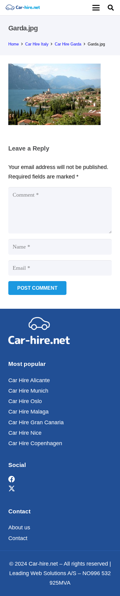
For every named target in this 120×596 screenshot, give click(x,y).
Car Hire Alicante (29, 380)
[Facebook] (11, 479)
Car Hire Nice (25, 433)
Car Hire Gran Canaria (36, 422)
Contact (17, 538)
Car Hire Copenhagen (35, 443)
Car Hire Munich (28, 391)
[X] (11, 489)
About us (19, 527)
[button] (96, 7)
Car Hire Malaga (28, 412)
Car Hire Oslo (25, 401)
